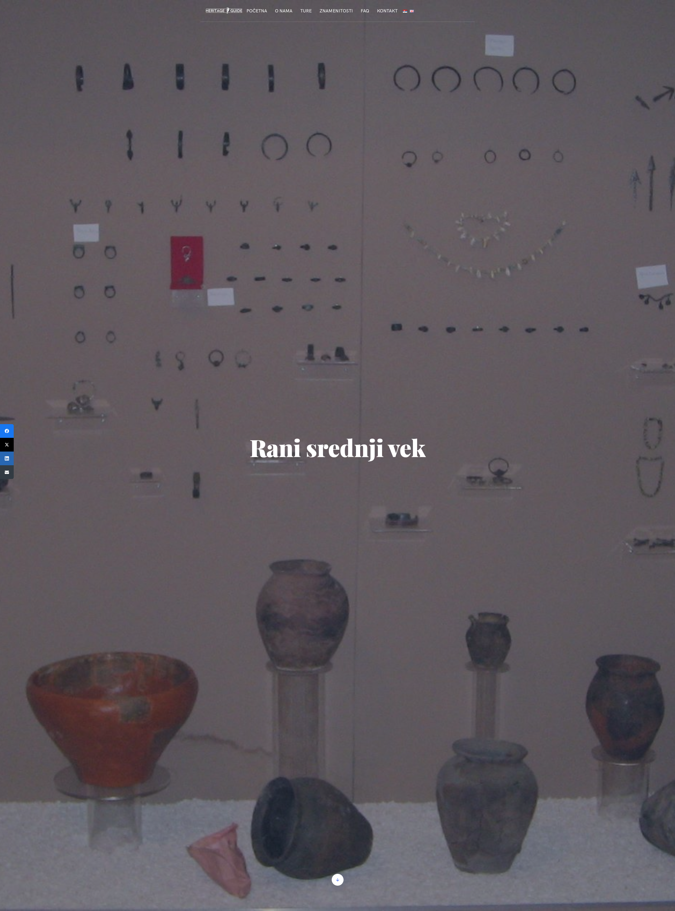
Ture (306, 10)
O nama (283, 10)
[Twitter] (7, 445)
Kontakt (387, 10)
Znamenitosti (336, 10)
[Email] (7, 472)
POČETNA (257, 10)
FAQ (365, 10)
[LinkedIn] (7, 458)
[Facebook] (7, 431)
